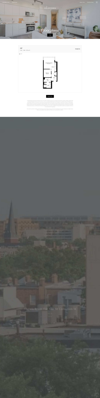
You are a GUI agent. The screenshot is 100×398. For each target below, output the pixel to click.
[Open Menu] (97, 2)
